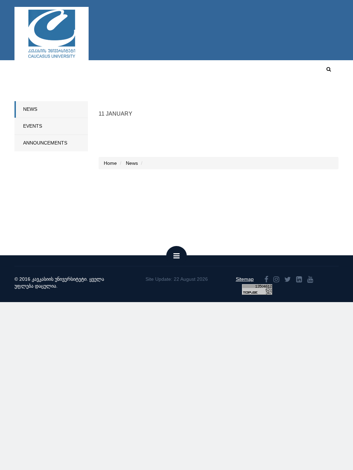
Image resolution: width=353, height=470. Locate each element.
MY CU (257, 71)
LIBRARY (327, 94)
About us (193, 71)
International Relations (189, 94)
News (30, 109)
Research (245, 94)
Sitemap (245, 279)
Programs (133, 94)
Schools (101, 94)
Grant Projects (288, 94)
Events (32, 126)
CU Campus (226, 71)
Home (167, 71)
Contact (282, 71)
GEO (306, 71)
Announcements (45, 143)
